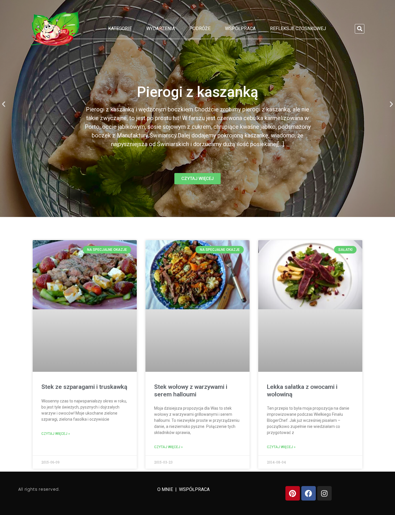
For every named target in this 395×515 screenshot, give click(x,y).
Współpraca (240, 28)
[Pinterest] (292, 493)
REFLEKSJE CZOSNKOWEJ (298, 28)
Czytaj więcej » (55, 434)
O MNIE (165, 489)
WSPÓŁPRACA (194, 489)
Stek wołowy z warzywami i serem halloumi (190, 390)
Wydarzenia (160, 28)
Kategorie (120, 28)
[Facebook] (308, 493)
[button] (359, 29)
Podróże (200, 28)
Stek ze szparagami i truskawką (84, 386)
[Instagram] (324, 493)
